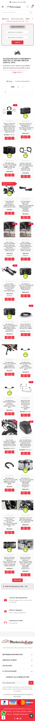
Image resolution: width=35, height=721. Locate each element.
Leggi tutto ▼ (17, 72)
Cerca (17, 42)
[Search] (31, 12)
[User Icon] (27, 7)
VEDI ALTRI (17, 580)
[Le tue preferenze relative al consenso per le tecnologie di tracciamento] (3, 717)
